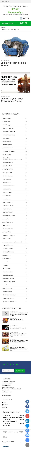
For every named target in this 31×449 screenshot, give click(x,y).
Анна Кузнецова (7, 172)
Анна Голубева (6, 232)
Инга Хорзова (6, 268)
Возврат (4, 405)
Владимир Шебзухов (8, 235)
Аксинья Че (5, 219)
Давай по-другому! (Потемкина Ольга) (12, 99)
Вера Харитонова (7, 212)
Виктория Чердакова (8, 134)
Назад (3, 27)
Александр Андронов (8, 215)
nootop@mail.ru (6, 385)
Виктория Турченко (8, 252)
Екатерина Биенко (7, 248)
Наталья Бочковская (8, 185)
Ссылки (21, 415)
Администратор (7, 255)
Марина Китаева (7, 291)
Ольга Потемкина (7, 202)
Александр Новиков (8, 278)
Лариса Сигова (6, 121)
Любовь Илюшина (7, 169)
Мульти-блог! (6, 158)
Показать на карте (6, 394)
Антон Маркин (6, 141)
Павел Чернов (6, 182)
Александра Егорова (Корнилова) (12, 242)
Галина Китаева (6, 118)
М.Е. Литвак (5, 138)
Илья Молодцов (7, 192)
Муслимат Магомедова (9, 301)
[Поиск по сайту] (26, 23)
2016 (11, 29)
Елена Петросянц (7, 175)
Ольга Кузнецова (7, 288)
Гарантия (4, 407)
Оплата (4, 402)
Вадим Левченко (7, 209)
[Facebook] (7, 364)
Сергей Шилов (6, 258)
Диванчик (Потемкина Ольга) (13, 64)
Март (15, 29)
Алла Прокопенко (7, 222)
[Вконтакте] (4, 364)
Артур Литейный (7, 166)
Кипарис (5, 425)
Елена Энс (5, 265)
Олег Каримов (6, 179)
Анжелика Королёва (8, 151)
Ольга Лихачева (7, 285)
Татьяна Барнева (7, 144)
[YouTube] (17, 364)
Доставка (5, 404)
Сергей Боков (6, 262)
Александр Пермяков (8, 131)
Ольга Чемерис (6, 154)
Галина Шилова (6, 238)
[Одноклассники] (13, 364)
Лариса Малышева (7, 228)
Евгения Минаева (7, 245)
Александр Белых (7, 162)
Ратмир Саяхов (6, 189)
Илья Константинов (8, 128)
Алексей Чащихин (7, 148)
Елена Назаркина (7, 271)
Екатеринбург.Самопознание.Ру (12, 417)
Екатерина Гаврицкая (8, 281)
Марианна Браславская (9, 295)
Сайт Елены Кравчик (9, 421)
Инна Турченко (6, 225)
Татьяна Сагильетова (8, 298)
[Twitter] (10, 364)
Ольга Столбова (7, 199)
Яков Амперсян (6, 195)
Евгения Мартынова (8, 205)
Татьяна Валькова (7, 275)
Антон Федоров (6, 125)
